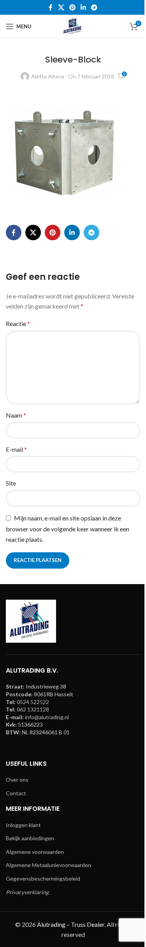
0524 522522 (33, 702)
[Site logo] (73, 26)
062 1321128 (33, 709)
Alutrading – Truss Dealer (70, 924)
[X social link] (61, 7)
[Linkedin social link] (83, 7)
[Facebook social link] (50, 7)
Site (11, 483)
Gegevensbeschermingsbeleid (43, 878)
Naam (16, 415)
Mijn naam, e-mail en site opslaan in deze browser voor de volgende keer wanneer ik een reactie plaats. (67, 528)
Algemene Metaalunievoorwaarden (48, 865)
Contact (16, 793)
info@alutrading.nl (47, 717)
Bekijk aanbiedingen (30, 838)
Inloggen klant (23, 825)
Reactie (18, 323)
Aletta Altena (47, 76)
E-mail (16, 449)
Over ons (17, 779)
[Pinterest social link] (72, 7)
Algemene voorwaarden (35, 851)
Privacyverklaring (27, 892)
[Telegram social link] (94, 7)
